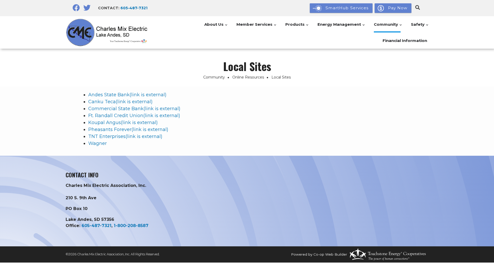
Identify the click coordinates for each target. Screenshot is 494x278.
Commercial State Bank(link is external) (134, 108)
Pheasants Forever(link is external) (128, 129)
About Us (216, 27)
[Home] (108, 32)
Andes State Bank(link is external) (127, 95)
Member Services (256, 27)
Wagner (97, 143)
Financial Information (405, 40)
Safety (420, 27)
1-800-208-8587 (131, 225)
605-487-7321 (133, 8)
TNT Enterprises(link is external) (125, 136)
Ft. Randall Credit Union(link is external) (134, 115)
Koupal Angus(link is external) (123, 122)
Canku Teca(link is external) (120, 102)
